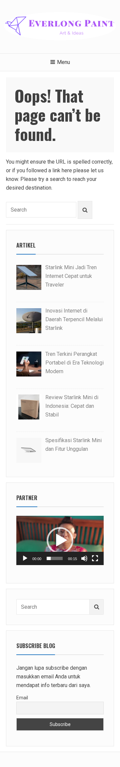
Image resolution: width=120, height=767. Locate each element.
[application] (60, 540)
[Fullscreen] (95, 558)
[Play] (25, 558)
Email (22, 697)
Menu (63, 62)
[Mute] (84, 558)
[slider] (55, 558)
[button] (60, 540)
